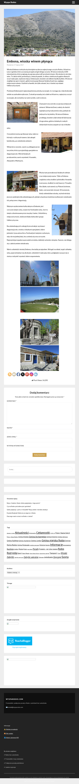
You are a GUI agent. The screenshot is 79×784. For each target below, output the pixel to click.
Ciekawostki (43, 532)
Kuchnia (10, 549)
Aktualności (22, 532)
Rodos (61, 548)
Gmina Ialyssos (63, 537)
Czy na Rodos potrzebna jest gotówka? (19, 506)
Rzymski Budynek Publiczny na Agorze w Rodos (21, 513)
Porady (36, 549)
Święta (65, 556)
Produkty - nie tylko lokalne (48, 549)
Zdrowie (41, 557)
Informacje (56, 544)
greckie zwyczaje (34, 545)
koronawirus (67, 545)
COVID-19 (52, 533)
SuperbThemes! (50, 781)
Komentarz (11, 401)
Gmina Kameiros (25, 541)
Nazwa (10, 428)
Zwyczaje (57, 557)
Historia (42, 545)
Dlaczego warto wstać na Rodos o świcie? (20, 516)
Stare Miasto (25, 553)
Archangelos (32, 533)
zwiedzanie (48, 557)
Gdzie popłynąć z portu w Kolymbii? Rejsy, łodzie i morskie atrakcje (27, 510)
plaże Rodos (29, 549)
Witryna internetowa (15, 446)
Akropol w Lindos (10, 533)
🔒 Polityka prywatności (11, 729)
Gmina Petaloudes (24, 545)
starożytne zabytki (44, 553)
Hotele (47, 545)
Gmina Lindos (36, 541)
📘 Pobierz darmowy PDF (11, 737)
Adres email (12, 437)
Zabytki (10, 557)
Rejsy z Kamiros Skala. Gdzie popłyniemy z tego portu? (23, 503)
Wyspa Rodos (10, 2)
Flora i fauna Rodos (12, 537)
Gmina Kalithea (12, 541)
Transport (53, 553)
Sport (20, 553)
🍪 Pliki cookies (8, 733)
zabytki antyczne (18, 557)
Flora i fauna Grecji (62, 533)
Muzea (21, 549)
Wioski (64, 553)
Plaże (25, 549)
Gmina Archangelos (37, 536)
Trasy (59, 553)
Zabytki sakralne (31, 557)
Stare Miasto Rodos (34, 553)
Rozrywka (12, 553)
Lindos (16, 549)
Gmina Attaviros (52, 537)
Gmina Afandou (23, 537)
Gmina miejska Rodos (53, 540)
